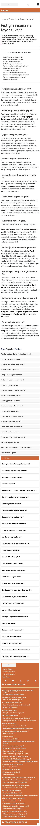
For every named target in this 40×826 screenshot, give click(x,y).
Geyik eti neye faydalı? (9, 453)
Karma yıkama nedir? (10, 723)
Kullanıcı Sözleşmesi (9, 671)
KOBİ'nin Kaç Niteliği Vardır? (12, 790)
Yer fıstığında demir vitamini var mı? (14, 77)
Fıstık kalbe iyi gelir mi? (10, 79)
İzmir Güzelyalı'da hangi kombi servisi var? (16, 705)
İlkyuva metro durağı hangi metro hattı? (15, 754)
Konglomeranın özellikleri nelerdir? (14, 726)
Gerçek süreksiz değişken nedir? (13, 694)
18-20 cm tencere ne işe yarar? (13, 764)
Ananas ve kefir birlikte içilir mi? (13, 700)
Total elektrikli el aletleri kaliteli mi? (14, 788)
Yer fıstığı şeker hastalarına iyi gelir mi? (15, 66)
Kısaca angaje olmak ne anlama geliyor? (15, 731)
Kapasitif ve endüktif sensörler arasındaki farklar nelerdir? (19, 742)
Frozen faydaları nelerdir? (10, 432)
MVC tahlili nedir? (8, 734)
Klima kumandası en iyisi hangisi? (13, 746)
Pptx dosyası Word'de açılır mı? (13, 751)
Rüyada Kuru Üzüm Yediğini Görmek (14, 748)
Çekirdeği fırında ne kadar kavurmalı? (15, 811)
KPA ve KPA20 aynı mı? (10, 707)
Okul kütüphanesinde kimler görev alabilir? (16, 785)
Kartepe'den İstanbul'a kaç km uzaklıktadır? (17, 780)
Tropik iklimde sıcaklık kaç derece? (14, 816)
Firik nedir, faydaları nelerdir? (11, 421)
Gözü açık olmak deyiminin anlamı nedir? (16, 806)
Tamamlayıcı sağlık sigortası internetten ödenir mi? (19, 777)
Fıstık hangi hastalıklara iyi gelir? (13, 59)
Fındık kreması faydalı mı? (10, 370)
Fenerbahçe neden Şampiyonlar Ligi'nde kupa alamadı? (20, 795)
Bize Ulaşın (6, 677)
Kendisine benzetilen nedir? (12, 801)
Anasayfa (4, 10)
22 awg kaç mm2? (8, 736)
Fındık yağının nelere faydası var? (12, 364)
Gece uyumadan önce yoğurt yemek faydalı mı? (17, 447)
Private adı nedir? (8, 775)
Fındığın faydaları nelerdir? (10, 385)
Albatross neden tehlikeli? (11, 772)
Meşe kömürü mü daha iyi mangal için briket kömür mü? (20, 761)
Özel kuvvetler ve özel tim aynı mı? (14, 798)
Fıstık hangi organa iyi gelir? (12, 68)
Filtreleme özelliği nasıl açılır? (12, 808)
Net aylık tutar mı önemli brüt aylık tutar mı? (17, 718)
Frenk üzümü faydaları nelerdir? (12, 427)
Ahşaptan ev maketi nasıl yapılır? (13, 713)
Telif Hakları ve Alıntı (9, 674)
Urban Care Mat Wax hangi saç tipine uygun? (17, 759)
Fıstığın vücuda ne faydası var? (12, 406)
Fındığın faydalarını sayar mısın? (12, 380)
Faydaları (12, 19)
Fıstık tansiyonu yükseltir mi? (12, 64)
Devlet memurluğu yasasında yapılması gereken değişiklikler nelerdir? (18, 691)
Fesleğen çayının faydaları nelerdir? (13, 390)
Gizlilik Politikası (7, 669)
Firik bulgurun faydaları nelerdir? (12, 416)
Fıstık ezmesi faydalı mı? (9, 411)
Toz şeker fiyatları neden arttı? (13, 702)
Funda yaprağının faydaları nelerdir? (13, 437)
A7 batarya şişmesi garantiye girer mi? (15, 814)
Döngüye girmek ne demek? (11, 769)
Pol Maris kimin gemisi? (10, 715)
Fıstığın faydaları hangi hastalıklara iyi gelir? (16, 354)
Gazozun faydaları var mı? (10, 442)
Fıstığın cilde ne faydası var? (11, 359)
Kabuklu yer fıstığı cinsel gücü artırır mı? (16, 75)
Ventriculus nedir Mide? (10, 739)
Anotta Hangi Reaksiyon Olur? (12, 793)
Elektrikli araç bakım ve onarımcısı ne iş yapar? (18, 728)
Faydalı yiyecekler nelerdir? (10, 401)
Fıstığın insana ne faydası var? (25, 19)
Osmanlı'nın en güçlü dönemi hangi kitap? (16, 756)
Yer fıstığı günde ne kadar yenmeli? (14, 73)
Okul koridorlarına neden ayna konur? (15, 697)
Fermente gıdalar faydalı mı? (11, 395)
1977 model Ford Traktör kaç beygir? (15, 782)
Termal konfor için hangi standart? (14, 803)
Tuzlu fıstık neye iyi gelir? (11, 70)
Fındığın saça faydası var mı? (11, 375)
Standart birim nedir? (10, 710)
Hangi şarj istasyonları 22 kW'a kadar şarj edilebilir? (19, 721)
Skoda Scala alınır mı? (10, 767)
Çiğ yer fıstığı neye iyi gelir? (11, 62)
